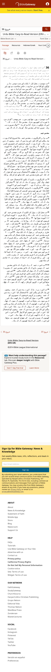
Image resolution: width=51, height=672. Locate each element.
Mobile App (13, 517)
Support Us (13, 530)
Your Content (43, 45)
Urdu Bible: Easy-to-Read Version (23, 340)
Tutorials (12, 545)
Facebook (12, 629)
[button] (47, 4)
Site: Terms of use (16, 571)
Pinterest (12, 635)
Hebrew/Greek (29, 45)
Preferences (13, 660)
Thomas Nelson (15, 607)
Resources (16, 45)
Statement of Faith (16, 514)
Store (10, 520)
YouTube (11, 645)
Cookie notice (14, 568)
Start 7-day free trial (15, 368)
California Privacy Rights (19, 562)
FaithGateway (14, 587)
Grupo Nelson (14, 600)
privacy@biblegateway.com (12, 491)
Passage (5, 45)
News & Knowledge (16, 510)
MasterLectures (15, 616)
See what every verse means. (25, 10)
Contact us (12, 555)
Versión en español (16, 657)
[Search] (46, 29)
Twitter (11, 642)
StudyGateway (14, 590)
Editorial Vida (14, 603)
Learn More (34, 368)
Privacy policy (14, 558)
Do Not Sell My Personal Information (25, 565)
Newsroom (13, 527)
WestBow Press (15, 610)
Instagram (12, 632)
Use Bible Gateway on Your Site (22, 549)
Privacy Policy (16, 489)
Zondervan (12, 613)
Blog (10, 523)
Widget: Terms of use (17, 575)
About (10, 507)
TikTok (11, 638)
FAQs (10, 542)
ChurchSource (14, 593)
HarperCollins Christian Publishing (23, 597)
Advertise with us (15, 552)
